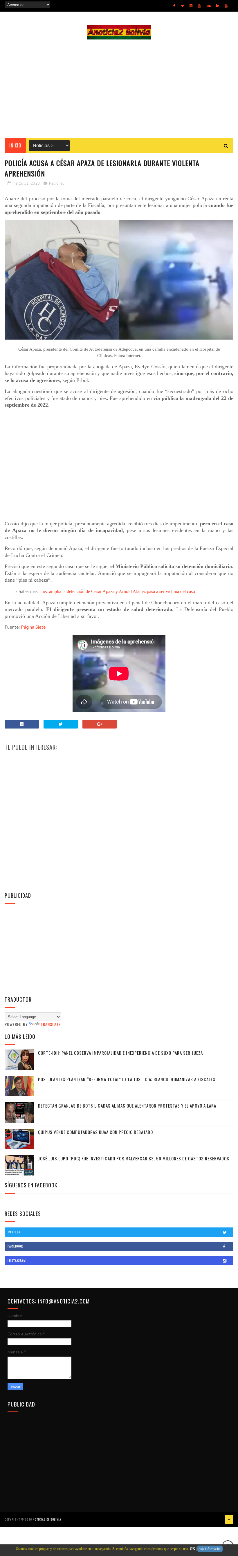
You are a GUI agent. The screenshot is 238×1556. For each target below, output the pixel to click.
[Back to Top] (229, 1519)
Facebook (15, 1246)
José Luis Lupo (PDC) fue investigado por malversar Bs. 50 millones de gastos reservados (133, 1158)
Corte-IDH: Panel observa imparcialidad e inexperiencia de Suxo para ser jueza (120, 1053)
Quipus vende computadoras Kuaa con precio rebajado (95, 1132)
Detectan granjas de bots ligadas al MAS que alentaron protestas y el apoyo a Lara (127, 1105)
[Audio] (208, 6)
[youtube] (199, 6)
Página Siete (33, 627)
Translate (51, 1024)
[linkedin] (217, 6)
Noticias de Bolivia (47, 1519)
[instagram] (190, 6)
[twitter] (182, 6)
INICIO (15, 145)
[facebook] (174, 6)
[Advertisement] (119, 88)
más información (210, 1549)
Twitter (14, 1232)
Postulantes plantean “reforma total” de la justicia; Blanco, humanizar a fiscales (126, 1079)
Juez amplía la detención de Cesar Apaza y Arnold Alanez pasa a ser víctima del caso (117, 591)
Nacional (56, 183)
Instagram (17, 1260)
